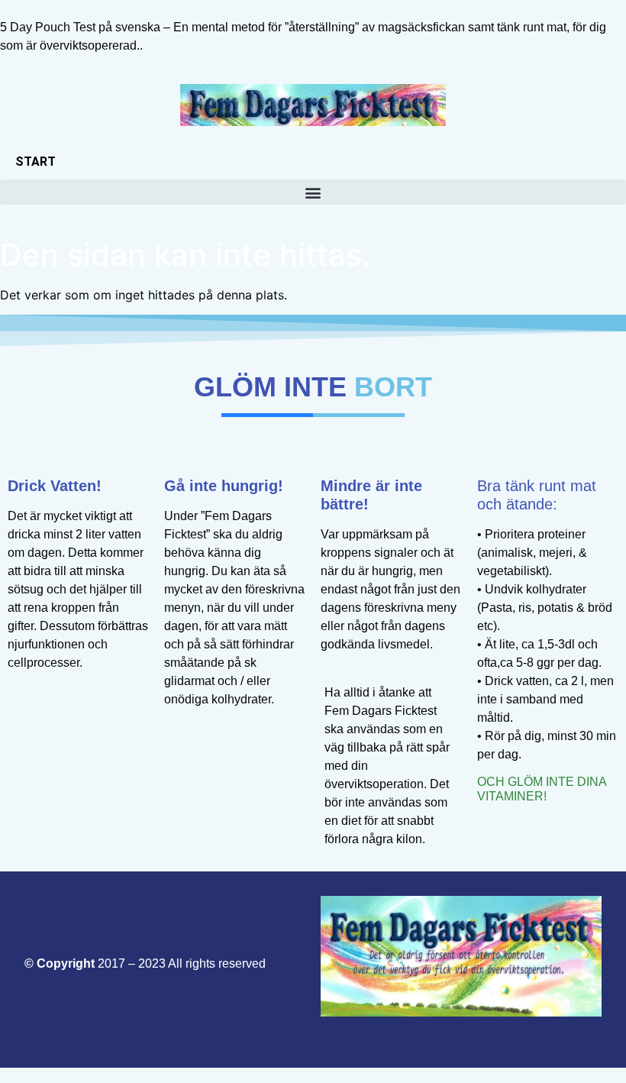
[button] (313, 192)
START (35, 161)
